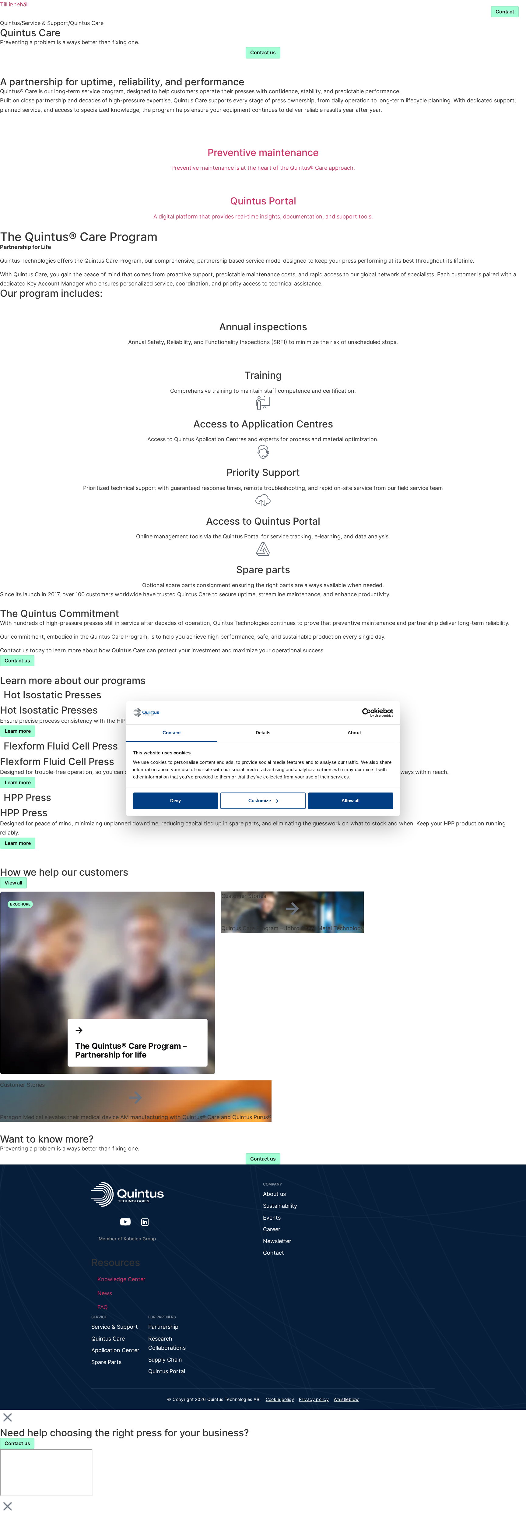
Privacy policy (314, 1399)
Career (271, 1229)
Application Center (115, 1350)
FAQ (102, 1307)
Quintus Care (108, 1338)
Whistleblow (346, 1399)
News (104, 1293)
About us (274, 1194)
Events (272, 1217)
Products (148, 11)
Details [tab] (263, 732)
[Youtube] (125, 1222)
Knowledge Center (249, 11)
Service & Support (359, 11)
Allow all (350, 800)
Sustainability (280, 1206)
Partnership (301, 11)
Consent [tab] (172, 732)
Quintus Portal (166, 1371)
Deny (175, 800)
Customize (259, 800)
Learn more (17, 731)
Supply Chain (165, 1359)
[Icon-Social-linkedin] (145, 1222)
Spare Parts (106, 1362)
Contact (273, 1252)
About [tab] (354, 732)
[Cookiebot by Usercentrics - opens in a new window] (366, 712)
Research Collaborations (167, 1343)
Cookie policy (280, 1399)
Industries (192, 11)
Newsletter (277, 1241)
